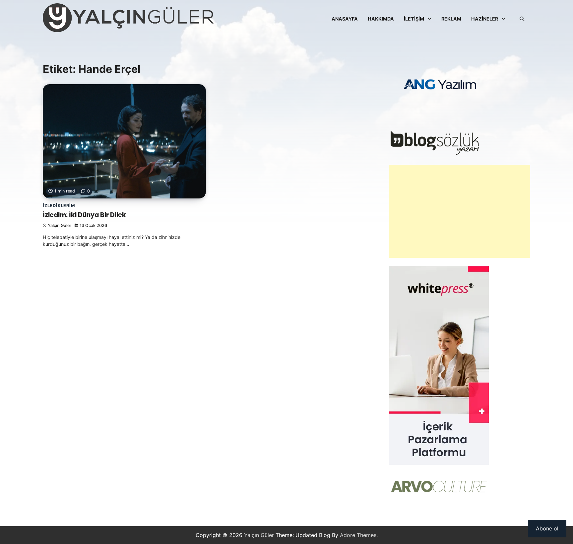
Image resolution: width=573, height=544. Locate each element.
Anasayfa (345, 19)
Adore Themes (358, 535)
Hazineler (484, 19)
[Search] (522, 19)
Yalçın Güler (59, 225)
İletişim (414, 19)
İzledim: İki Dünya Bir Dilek (84, 214)
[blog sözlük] (434, 153)
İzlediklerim (59, 205)
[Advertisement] (459, 211)
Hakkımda (381, 19)
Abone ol (547, 528)
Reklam (451, 19)
